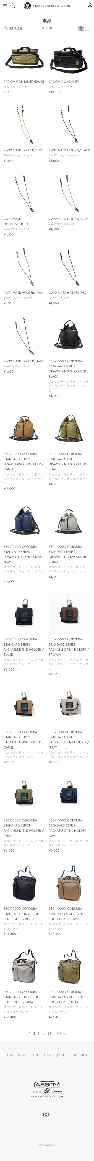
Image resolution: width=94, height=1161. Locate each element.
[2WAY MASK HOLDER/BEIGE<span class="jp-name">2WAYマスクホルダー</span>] (24, 124)
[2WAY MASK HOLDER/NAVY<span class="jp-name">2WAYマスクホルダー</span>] (24, 335)
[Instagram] (46, 1114)
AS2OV (51, 1145)
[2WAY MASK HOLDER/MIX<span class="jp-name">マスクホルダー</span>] (69, 267)
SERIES (36, 1055)
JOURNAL (63, 1055)
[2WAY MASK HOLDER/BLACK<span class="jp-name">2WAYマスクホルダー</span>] (69, 124)
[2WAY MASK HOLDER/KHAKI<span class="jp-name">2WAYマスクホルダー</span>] (24, 267)
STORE (48, 1055)
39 (50, 1033)
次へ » (61, 1033)
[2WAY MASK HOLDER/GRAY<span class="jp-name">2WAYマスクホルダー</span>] (69, 193)
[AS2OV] (47, 5)
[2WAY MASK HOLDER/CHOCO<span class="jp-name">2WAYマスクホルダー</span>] (24, 193)
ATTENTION (81, 1055)
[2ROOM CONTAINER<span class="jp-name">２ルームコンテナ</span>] (69, 56)
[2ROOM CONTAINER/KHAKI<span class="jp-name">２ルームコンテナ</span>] (24, 56)
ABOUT (23, 1055)
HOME (9, 1055)
